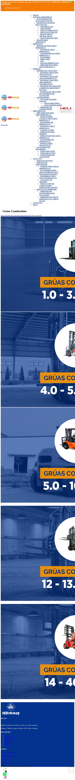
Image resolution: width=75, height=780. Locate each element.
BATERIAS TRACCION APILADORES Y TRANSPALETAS (48, 82)
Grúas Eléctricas (48, 32)
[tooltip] (5, 769)
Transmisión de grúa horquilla (49, 54)
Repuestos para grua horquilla (46, 47)
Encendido (45, 57)
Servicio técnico (45, 161)
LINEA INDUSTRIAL (52, 103)
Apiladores (45, 29)
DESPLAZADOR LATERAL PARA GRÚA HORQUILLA (48, 118)
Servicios (7, 742)
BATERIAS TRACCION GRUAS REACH (48, 74)
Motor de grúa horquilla (47, 51)
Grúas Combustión (49, 30)
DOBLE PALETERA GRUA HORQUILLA (50, 137)
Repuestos (38, 44)
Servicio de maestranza (41, 164)
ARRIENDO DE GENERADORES (45, 108)
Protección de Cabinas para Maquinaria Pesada (48, 186)
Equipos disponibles (42, 17)
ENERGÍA (37, 69)
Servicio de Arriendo (47, 189)
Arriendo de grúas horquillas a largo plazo (48, 199)
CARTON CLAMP (47, 130)
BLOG (35, 205)
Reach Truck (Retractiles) (46, 35)
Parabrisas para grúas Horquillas (48, 177)
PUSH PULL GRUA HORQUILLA (47, 127)
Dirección (45, 59)
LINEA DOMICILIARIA (53, 105)
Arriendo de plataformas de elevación (47, 193)
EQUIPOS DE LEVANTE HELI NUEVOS (45, 24)
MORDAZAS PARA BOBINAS (47, 133)
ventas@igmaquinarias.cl (8, 756)
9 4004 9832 (5, 759)
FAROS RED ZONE (47, 151)
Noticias (6, 744)
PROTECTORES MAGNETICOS (46, 144)
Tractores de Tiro (49, 38)
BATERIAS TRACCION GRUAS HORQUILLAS (48, 77)
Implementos (39, 111)
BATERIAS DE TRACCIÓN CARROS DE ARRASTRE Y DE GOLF (50, 88)
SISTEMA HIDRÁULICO (49, 63)
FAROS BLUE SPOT (47, 153)
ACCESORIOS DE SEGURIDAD (43, 148)
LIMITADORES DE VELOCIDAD (47, 156)
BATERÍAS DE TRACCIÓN (47, 71)
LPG (42, 61)
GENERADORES (43, 98)
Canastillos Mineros (45, 181)
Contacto (37, 203)
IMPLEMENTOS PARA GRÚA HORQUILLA (45, 114)
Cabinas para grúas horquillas (49, 167)
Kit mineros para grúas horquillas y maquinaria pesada (48, 172)
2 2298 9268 (5, 763)
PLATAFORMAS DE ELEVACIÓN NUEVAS (44, 20)
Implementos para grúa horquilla (48, 66)
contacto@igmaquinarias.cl (9, 752)
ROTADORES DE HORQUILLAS (46, 123)
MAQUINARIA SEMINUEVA (42, 41)
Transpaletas (46, 27)
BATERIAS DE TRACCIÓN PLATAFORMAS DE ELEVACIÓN (50, 94)
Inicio (36, 15)
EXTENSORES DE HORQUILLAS (46, 141)
